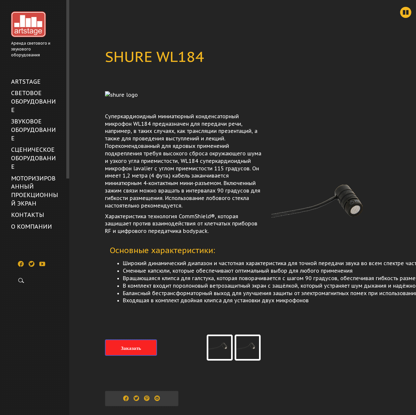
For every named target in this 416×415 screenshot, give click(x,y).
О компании (31, 226)
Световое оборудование (33, 101)
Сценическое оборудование (33, 158)
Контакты (27, 215)
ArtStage (26, 81)
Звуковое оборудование (33, 130)
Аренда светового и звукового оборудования (30, 49)
